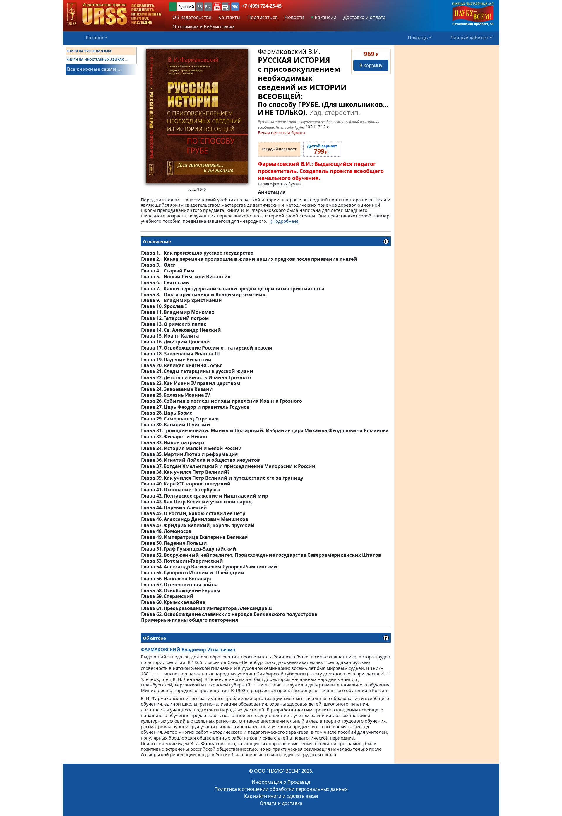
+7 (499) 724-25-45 (262, 6)
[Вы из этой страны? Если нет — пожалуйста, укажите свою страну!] (173, 6)
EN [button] (208, 6)
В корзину (370, 65)
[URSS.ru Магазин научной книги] (114, 14)
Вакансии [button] (324, 17)
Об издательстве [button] (191, 17)
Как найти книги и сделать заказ (281, 796)
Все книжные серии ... (94, 69)
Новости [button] (294, 17)
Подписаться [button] (262, 17)
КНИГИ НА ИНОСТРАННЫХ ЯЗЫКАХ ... (96, 59)
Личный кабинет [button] (469, 37)
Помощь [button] (418, 37)
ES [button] (199, 6)
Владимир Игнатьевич (188, 650)
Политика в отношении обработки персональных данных (281, 789)
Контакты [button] (229, 17)
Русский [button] (186, 6)
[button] (217, 6)
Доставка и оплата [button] (364, 17)
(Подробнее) (284, 221)
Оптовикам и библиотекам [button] (203, 26)
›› (322, 149)
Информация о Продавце (281, 782)
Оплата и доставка (281, 803)
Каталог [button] (95, 37)
